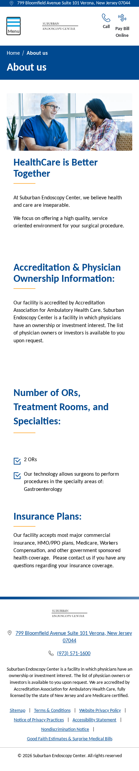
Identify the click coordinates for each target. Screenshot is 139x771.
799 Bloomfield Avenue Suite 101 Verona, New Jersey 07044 (73, 3)
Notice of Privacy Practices (39, 720)
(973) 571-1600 (73, 653)
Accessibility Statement (94, 720)
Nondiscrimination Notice (65, 729)
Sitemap (17, 710)
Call (106, 26)
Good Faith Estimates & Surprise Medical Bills (69, 739)
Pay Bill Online (122, 32)
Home (13, 53)
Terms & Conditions (52, 710)
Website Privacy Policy (100, 710)
